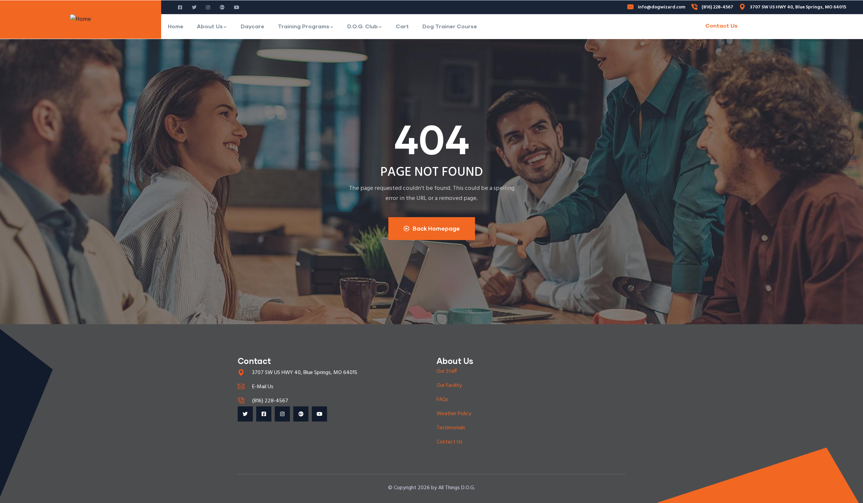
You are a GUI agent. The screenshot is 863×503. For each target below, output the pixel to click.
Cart (402, 26)
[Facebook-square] (263, 414)
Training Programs (303, 26)
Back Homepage (436, 228)
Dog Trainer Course (449, 26)
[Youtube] (319, 414)
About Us (210, 26)
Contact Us (721, 25)
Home (175, 26)
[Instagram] (282, 414)
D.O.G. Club (362, 26)
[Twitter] (245, 414)
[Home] (80, 19)
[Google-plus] (300, 414)
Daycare (252, 26)
